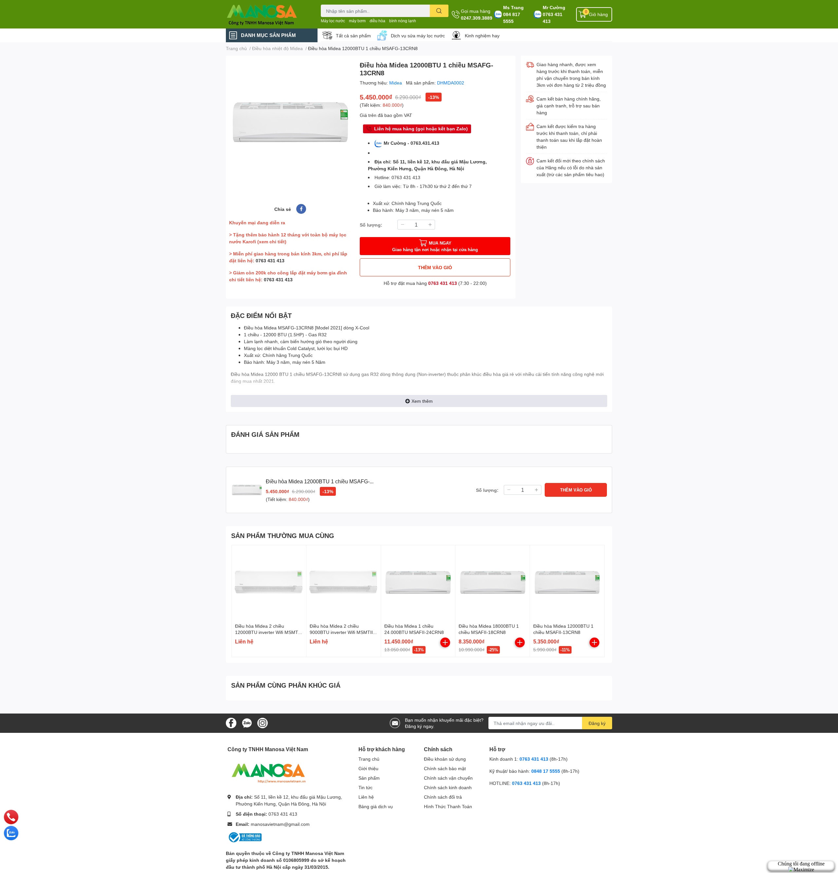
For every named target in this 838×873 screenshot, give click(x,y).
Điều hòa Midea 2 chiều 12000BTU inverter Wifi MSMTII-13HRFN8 (268, 632)
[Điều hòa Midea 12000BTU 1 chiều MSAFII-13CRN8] (567, 582)
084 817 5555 (511, 17)
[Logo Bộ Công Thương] (245, 837)
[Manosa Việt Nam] (266, 14)
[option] (290, 122)
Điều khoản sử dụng (445, 759)
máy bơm (357, 20)
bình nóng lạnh (402, 20)
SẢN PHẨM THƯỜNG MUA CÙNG (282, 535)
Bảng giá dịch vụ (375, 806)
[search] (439, 11)
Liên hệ (366, 797)
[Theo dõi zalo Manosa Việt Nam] (247, 722)
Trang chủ (368, 759)
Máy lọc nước (333, 20)
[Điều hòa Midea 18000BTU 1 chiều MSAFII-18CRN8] (492, 582)
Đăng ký (597, 723)
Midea (396, 82)
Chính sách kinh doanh (448, 787)
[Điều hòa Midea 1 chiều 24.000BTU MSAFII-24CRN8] (418, 582)
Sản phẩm (369, 778)
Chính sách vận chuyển (448, 778)
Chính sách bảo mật (445, 768)
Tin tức (365, 787)
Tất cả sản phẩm (353, 35)
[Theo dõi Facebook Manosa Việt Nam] (231, 722)
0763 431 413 (552, 17)
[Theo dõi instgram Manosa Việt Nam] (262, 722)
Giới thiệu (368, 768)
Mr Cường (554, 7)
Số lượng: (371, 225)
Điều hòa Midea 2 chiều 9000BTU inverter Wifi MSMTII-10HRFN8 (342, 632)
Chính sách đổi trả (443, 797)
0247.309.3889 (476, 18)
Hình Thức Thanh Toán (448, 806)
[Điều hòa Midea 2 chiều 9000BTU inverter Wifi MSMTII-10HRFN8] (343, 582)
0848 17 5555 (545, 771)
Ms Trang (513, 7)
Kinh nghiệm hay (482, 35)
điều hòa (377, 20)
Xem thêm (422, 401)
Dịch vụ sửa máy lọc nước (418, 35)
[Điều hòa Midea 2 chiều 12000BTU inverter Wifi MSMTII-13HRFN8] (268, 582)
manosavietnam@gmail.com (280, 824)
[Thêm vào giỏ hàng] (445, 642)
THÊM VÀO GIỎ (435, 267)
